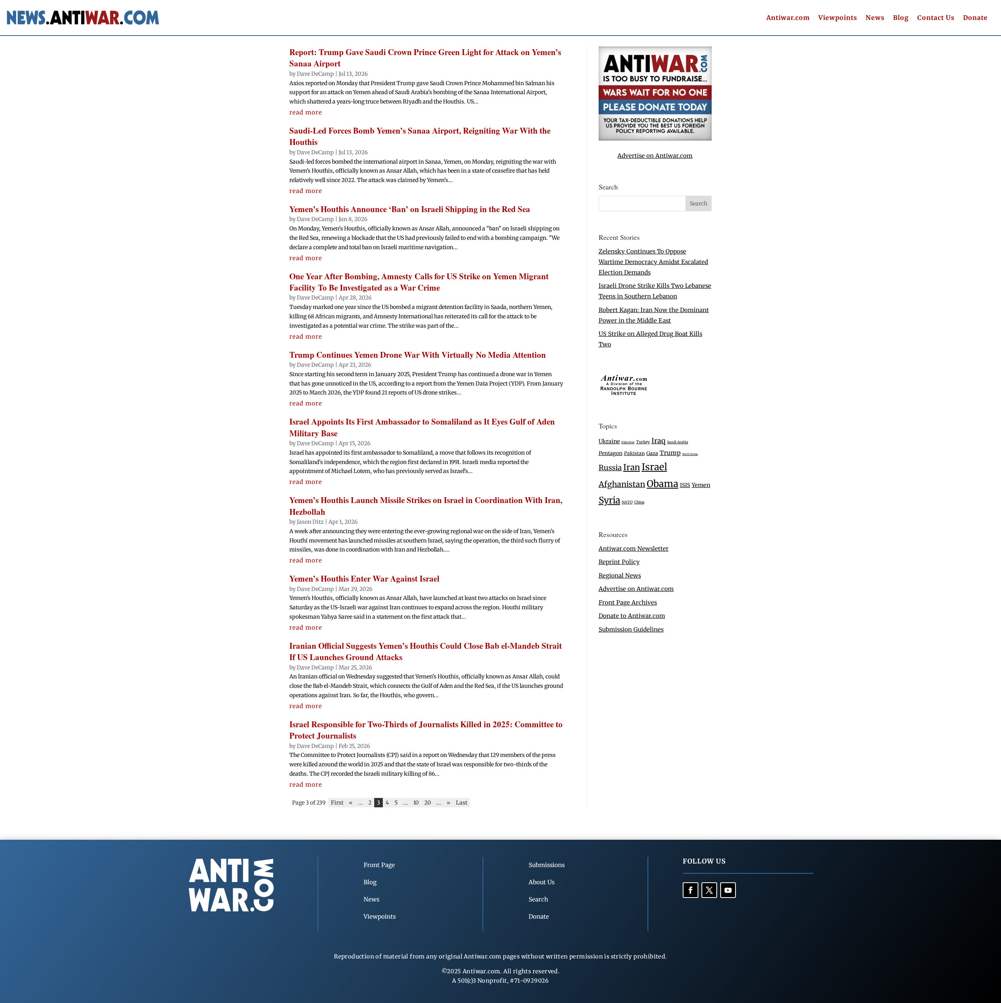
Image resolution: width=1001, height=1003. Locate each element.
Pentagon (610, 453)
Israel (654, 467)
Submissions (547, 865)
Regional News (620, 575)
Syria (609, 500)
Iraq (658, 440)
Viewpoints (837, 18)
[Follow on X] (709, 890)
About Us (541, 882)
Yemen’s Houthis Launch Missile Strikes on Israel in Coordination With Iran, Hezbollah (425, 505)
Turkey (643, 441)
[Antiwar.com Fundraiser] (655, 138)
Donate (975, 18)
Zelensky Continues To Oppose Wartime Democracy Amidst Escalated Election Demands (653, 262)
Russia (610, 467)
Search (538, 899)
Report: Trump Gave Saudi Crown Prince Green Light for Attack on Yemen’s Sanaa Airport (425, 57)
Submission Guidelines (631, 629)
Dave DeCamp (315, 73)
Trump (670, 453)
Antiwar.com (788, 18)
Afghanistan (622, 484)
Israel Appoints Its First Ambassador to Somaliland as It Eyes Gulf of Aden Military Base (422, 427)
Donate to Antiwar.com (632, 615)
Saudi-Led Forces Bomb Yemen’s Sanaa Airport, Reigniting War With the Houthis (420, 136)
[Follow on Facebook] (690, 890)
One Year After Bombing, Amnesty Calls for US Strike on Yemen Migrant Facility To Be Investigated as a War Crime (419, 281)
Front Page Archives (628, 602)
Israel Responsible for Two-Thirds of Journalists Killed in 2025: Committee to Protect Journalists (426, 729)
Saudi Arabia (677, 442)
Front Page (379, 865)
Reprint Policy (619, 562)
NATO (627, 502)
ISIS (685, 485)
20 (427, 802)
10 (416, 802)
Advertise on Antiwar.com (654, 155)
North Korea (690, 454)
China (639, 502)
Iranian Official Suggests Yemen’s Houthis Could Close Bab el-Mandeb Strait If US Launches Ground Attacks (425, 651)
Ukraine (609, 441)
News (875, 18)
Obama (662, 483)
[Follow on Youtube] (728, 890)
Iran (631, 467)
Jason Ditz (310, 521)
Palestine (628, 442)
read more (305, 112)
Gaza (652, 453)
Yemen (701, 485)
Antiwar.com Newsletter (634, 548)
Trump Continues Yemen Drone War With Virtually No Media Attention (417, 355)
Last (461, 802)
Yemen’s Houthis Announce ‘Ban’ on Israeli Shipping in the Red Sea (409, 209)
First (337, 802)
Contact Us (935, 18)
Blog (901, 18)
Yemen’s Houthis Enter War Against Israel (364, 578)
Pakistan (634, 453)
